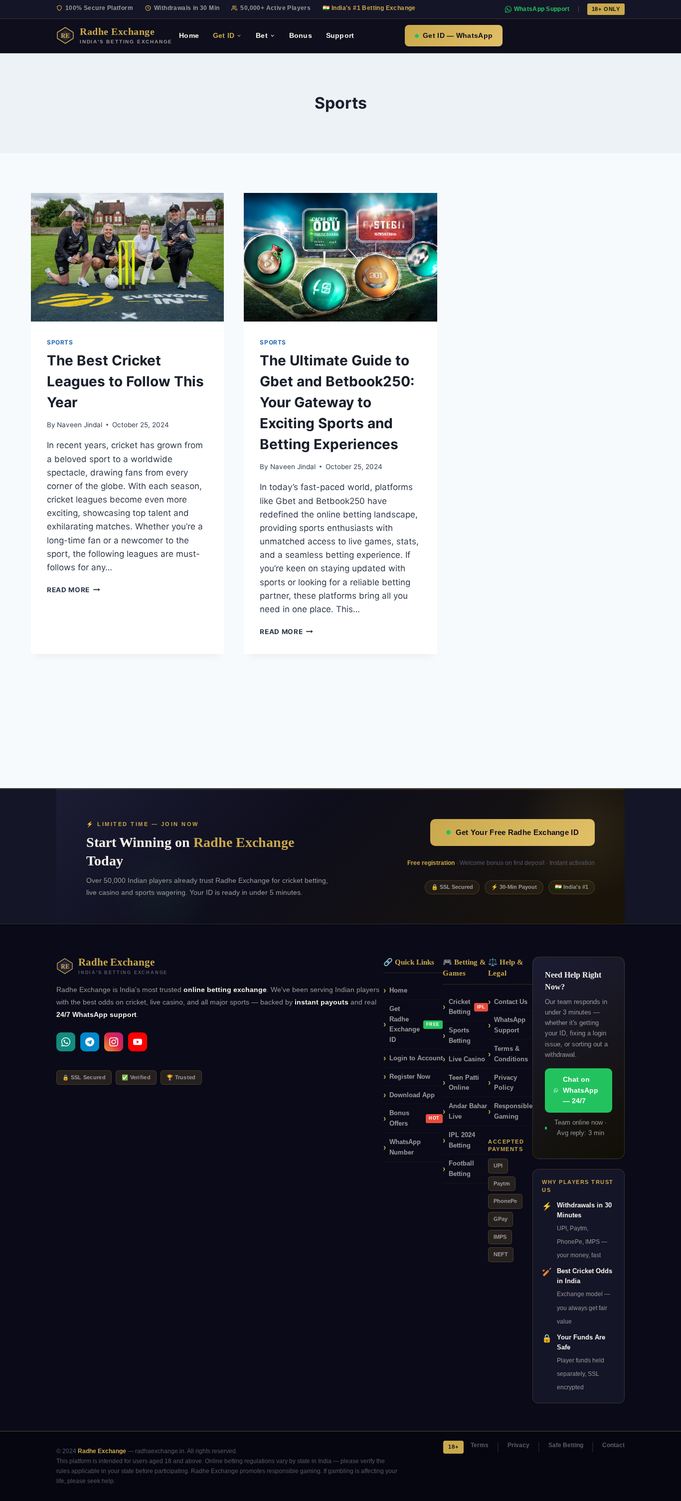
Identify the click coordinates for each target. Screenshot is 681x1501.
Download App (412, 1095)
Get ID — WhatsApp (458, 35)
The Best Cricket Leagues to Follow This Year (125, 381)
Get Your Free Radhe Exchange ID (517, 832)
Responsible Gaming (513, 1111)
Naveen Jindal (79, 425)
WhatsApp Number (405, 1147)
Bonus (300, 35)
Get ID (223, 35)
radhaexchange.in (159, 1451)
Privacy (518, 1445)
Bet (262, 35)
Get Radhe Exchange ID (414, 1024)
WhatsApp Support (542, 9)
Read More (73, 590)
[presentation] (127, 257)
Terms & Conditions (511, 1054)
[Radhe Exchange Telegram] (89, 1041)
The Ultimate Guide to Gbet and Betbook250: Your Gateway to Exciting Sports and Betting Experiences (337, 402)
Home (189, 35)
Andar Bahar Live (468, 1111)
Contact (613, 1445)
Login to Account (416, 1058)
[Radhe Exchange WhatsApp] (65, 1041)
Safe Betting (565, 1445)
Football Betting (461, 1168)
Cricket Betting (467, 1007)
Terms (480, 1445)
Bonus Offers (414, 1118)
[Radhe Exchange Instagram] (113, 1041)
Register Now (409, 1076)
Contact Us (510, 1001)
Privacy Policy (505, 1083)
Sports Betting (460, 1035)
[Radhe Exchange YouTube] (137, 1041)
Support (340, 35)
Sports (60, 342)
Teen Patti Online (464, 1083)
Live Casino (467, 1059)
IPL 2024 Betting (462, 1140)
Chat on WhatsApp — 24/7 (580, 1090)
